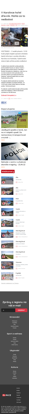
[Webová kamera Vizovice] (7, 265)
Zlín (17, 177)
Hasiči (23, 23)
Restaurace (14, 321)
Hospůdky (14, 322)
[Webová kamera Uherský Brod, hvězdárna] (7, 255)
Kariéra (18, 390)
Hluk (17, 199)
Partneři (18, 395)
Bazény (14, 337)
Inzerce (18, 388)
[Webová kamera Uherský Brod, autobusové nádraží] (7, 245)
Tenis (14, 343)
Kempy (14, 361)
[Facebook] (2, 102)
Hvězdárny (14, 378)
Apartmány (14, 357)
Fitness (14, 339)
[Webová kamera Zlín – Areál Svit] (7, 191)
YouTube (18, 399)
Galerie (14, 376)
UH (16, 203)
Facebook (19, 397)
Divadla (14, 373)
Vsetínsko (12, 25)
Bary (15, 324)
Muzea (14, 371)
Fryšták (18, 273)
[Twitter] (5, 102)
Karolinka (3, 25)
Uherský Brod (20, 231)
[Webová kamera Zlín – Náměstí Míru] (7, 180)
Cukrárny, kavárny (14, 326)
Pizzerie (14, 327)
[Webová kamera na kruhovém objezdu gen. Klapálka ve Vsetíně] (7, 223)
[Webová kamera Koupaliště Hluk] (7, 202)
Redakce (18, 392)
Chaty (14, 359)
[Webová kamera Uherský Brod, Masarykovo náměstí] (7, 234)
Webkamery (8, 171)
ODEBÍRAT (21, 310)
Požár (8, 25)
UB (16, 236)
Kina (15, 374)
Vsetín (18, 209)
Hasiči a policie (17, 23)
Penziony (15, 356)
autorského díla (12, 412)
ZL (16, 182)
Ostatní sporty (14, 344)
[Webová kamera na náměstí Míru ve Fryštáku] (7, 276)
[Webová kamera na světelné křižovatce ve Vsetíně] (7, 212)
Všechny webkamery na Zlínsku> (10, 283)
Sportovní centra (14, 341)
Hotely (14, 354)
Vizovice (18, 262)
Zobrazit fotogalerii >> (8, 95)
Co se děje (11, 23)
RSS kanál (19, 402)
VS (16, 25)
